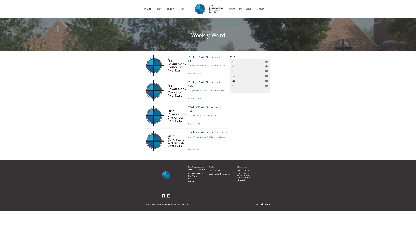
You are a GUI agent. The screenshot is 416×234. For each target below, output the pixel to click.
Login (188, 204)
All (232, 91)
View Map (191, 181)
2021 (249, 86)
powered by (261, 206)
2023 (249, 76)
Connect (170, 9)
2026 (249, 62)
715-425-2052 (219, 171)
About (248, 9)
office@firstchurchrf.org (223, 174)
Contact (260, 9)
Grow (159, 9)
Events (232, 9)
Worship (147, 9)
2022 (249, 81)
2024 (249, 71)
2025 (249, 67)
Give (240, 9)
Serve (182, 9)
